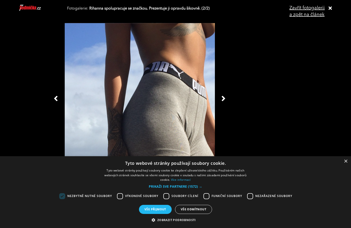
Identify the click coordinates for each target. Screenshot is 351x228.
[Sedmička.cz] (36, 10)
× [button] (345, 161)
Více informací (181, 180)
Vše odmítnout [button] (193, 209)
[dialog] (175, 192)
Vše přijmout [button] (155, 209)
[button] (175, 186)
